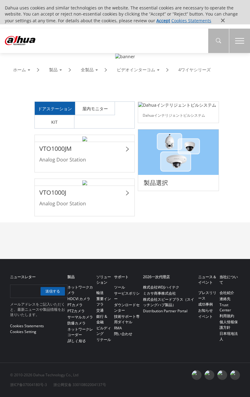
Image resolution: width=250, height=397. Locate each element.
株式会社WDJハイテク (161, 287)
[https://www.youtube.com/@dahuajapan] (209, 375)
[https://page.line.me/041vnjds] (235, 375)
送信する (52, 291)
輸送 (100, 292)
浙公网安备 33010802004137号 (79, 384)
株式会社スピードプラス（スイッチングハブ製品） (168, 302)
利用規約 (227, 315)
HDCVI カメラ (78, 298)
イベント (205, 316)
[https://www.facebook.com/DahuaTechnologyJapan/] (197, 375)
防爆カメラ (76, 323)
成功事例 (205, 304)
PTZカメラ (76, 311)
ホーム (19, 70)
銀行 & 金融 (101, 319)
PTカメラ (75, 304)
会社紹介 (227, 292)
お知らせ (205, 310)
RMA (118, 328)
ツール (119, 287)
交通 (100, 310)
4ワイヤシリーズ (194, 70)
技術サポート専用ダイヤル (127, 319)
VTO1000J (52, 192)
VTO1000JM (55, 148)
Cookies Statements (191, 20)
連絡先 (225, 298)
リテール (103, 339)
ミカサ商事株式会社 (159, 293)
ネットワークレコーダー (80, 332)
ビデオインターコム (136, 70)
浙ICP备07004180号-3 (28, 384)
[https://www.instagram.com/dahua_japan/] (222, 375)
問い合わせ (123, 333)
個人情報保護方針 (229, 324)
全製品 (87, 70)
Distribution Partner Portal (165, 311)
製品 (53, 70)
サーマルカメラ (80, 317)
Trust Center (225, 307)
